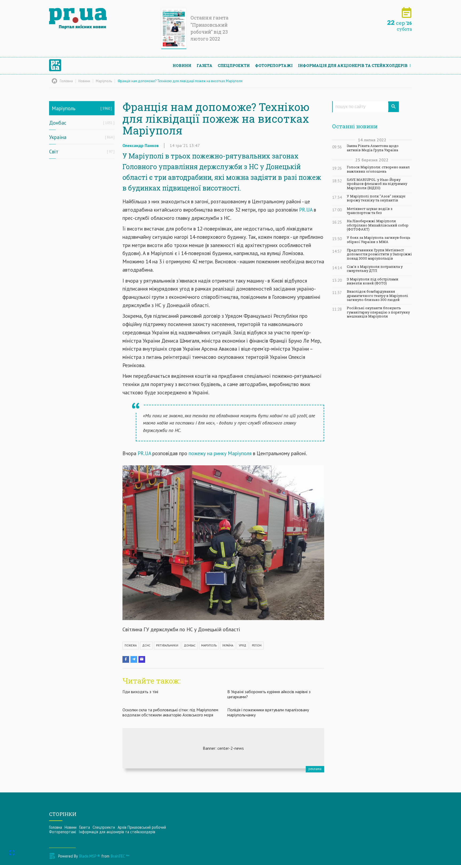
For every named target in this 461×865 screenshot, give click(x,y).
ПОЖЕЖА (131, 645)
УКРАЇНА (227, 645)
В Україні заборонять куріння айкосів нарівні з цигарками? (269, 694)
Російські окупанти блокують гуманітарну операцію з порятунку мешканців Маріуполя (378, 312)
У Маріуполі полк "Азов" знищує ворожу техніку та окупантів (376, 198)
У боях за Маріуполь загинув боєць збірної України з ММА (378, 240)
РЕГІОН (256, 645)
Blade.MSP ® (89, 856)
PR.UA (305, 209)
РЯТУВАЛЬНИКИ (167, 645)
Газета (204, 65)
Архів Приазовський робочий (142, 827)
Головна (55, 827)
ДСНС (146, 645)
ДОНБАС (190, 645)
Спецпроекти (234, 65)
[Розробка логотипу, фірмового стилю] (223, 748)
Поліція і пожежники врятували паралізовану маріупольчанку (268, 712)
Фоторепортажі (274, 65)
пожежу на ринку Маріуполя (219, 453)
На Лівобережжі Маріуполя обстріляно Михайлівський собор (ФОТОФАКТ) (377, 225)
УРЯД (242, 645)
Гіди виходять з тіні (140, 691)
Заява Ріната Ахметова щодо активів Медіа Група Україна (373, 148)
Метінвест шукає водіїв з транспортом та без (369, 211)
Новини (182, 65)
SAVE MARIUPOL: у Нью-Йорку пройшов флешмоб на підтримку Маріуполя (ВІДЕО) (377, 184)
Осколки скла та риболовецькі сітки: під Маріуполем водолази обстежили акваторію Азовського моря (170, 712)
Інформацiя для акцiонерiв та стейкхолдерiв (353, 65)
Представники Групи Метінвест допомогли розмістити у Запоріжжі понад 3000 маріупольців (379, 254)
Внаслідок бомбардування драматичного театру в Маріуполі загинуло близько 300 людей (377, 295)
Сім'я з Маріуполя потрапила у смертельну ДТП (375, 269)
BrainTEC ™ (120, 856)
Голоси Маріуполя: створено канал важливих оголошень (378, 169)
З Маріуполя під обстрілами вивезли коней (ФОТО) (372, 281)
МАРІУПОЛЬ (209, 645)
